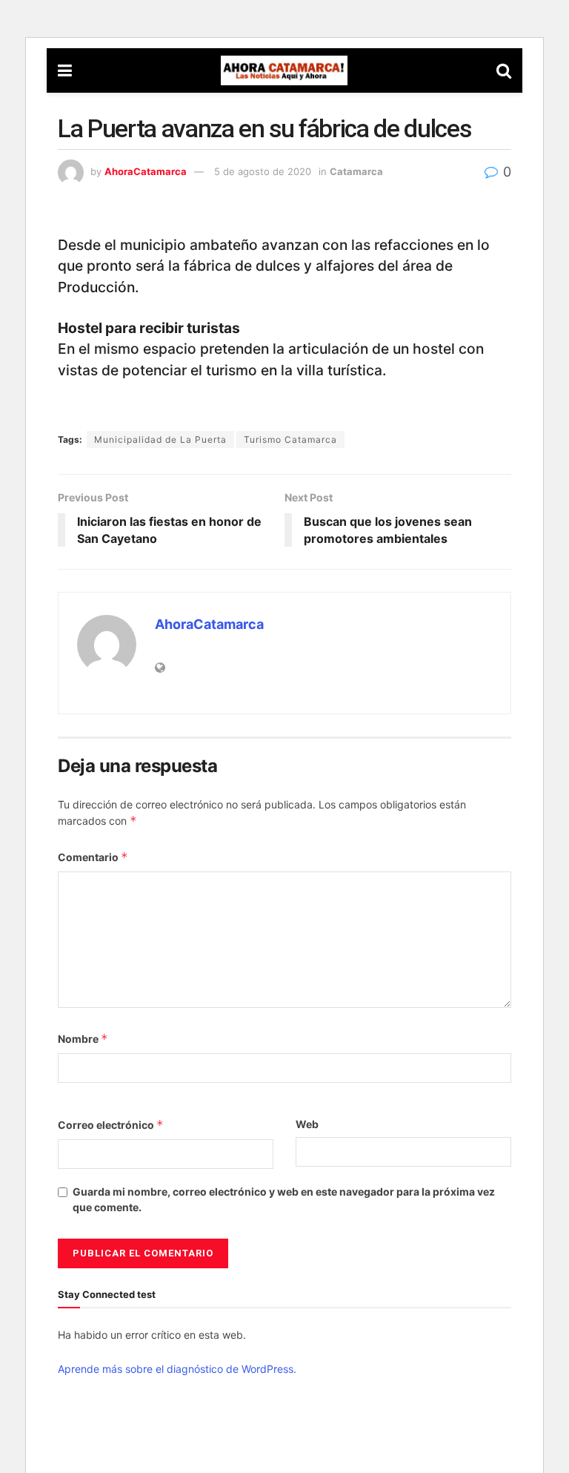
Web (307, 1124)
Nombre (83, 1039)
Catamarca (356, 171)
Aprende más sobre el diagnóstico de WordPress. (177, 1368)
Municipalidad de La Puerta (160, 439)
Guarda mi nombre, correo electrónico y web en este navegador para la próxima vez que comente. (284, 1199)
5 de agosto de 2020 (262, 171)
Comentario (93, 857)
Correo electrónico (111, 1125)
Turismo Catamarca (290, 439)
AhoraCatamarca (145, 171)
